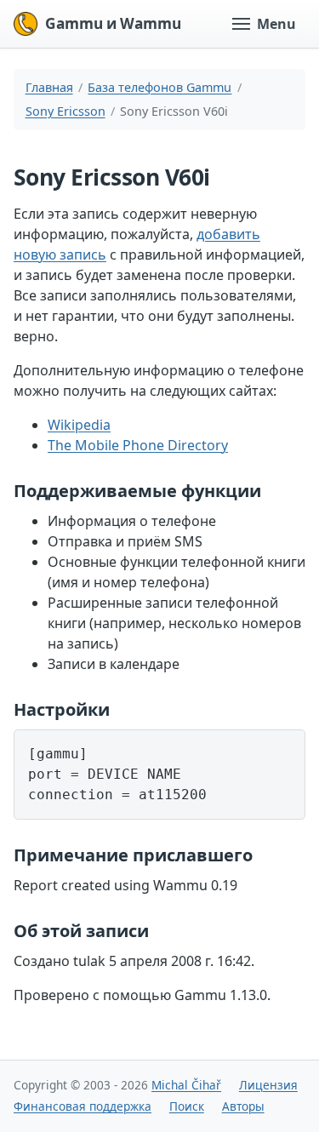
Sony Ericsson (65, 111)
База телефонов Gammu (159, 87)
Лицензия (268, 1085)
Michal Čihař (186, 1085)
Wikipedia (79, 424)
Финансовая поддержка (82, 1106)
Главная (49, 87)
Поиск (186, 1106)
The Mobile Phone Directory (138, 445)
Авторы (243, 1106)
